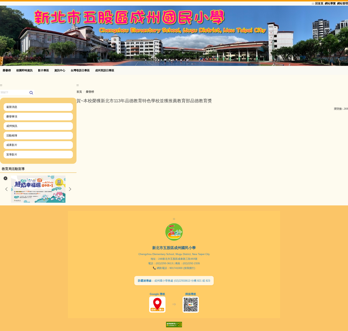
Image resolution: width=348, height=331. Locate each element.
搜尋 (31, 93)
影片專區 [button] (43, 70)
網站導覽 (330, 3)
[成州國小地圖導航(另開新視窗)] (157, 304)
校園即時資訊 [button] (24, 70)
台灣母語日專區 (80, 70)
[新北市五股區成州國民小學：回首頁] (174, 35)
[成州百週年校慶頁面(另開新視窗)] (174, 232)
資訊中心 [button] (59, 70)
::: (313, 3)
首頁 (79, 91)
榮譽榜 (7, 70)
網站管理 (342, 3)
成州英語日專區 (104, 70)
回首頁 (318, 3)
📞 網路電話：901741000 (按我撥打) (174, 268)
